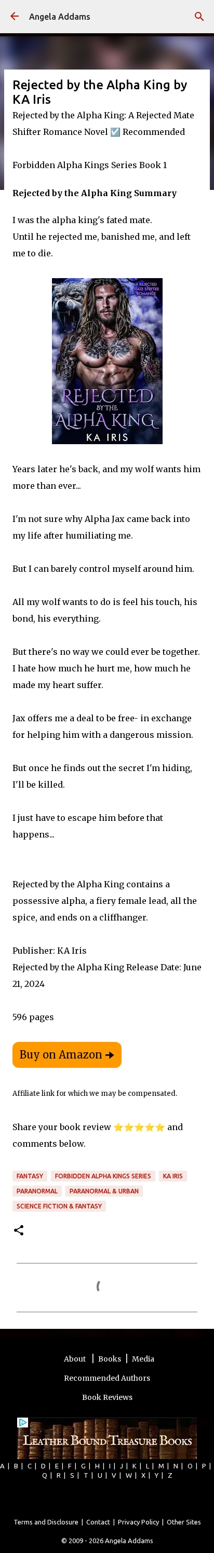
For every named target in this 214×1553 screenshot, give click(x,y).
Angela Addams (59, 16)
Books (109, 1359)
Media (143, 1359)
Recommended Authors (107, 1378)
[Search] (199, 16)
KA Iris (173, 1176)
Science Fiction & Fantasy (59, 1206)
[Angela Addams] (14, 17)
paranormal (37, 1191)
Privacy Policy (138, 1521)
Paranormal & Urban (104, 1191)
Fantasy (30, 1176)
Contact (98, 1521)
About (75, 1359)
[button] (18, 1231)
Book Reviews (107, 1397)
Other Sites (184, 1521)
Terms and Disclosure (46, 1521)
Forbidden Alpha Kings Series (103, 1176)
